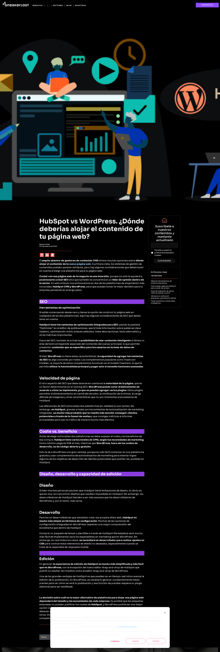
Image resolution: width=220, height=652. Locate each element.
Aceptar (135, 641)
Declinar (156, 641)
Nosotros (80, 5)
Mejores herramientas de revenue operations (161, 282)
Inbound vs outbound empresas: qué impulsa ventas (163, 297)
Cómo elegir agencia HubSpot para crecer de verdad (163, 287)
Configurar (115, 641)
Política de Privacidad (127, 627)
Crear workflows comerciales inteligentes (163, 302)
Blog (69, 5)
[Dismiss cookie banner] (165, 612)
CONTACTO (207, 5)
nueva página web (80, 264)
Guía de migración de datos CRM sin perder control (162, 292)
